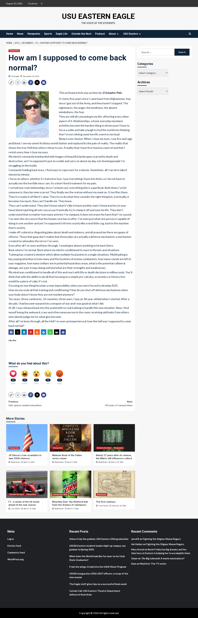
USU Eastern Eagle (98, 16)
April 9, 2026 (72, 462)
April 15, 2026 (29, 462)
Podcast (100, 33)
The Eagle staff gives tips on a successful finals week (98, 584)
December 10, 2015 (31, 76)
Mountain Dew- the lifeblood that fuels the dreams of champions (70, 503)
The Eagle (15, 76)
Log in (10, 539)
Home (9, 33)
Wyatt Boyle (15, 462)
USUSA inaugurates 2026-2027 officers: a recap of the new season (98, 575)
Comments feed (16, 552)
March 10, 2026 (30, 509)
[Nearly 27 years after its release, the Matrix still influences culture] (114, 438)
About (112, 33)
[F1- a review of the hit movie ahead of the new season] (26, 484)
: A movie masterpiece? (162, 558)
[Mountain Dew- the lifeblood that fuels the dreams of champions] (70, 484)
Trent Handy (103, 506)
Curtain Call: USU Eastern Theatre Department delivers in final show (94, 592)
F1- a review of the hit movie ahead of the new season (24, 503)
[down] (117, 34)
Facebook (32, 3)
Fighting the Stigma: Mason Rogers (162, 539)
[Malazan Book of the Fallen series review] (70, 438)
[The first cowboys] (114, 484)
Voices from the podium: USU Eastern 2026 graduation (98, 539)
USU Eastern (130, 33)
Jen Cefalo (15, 509)
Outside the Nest (81, 33)
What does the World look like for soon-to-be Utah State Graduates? (97, 558)
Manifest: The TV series (153, 563)
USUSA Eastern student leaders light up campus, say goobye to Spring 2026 (97, 547)
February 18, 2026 (119, 506)
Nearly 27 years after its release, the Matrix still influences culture (114, 457)
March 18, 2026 (117, 462)
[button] (11, 82)
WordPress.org (15, 559)
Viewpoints (33, 33)
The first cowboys (106, 501)
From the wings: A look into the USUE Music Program (97, 566)
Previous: (25, 403)
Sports (48, 33)
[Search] (190, 33)
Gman (134, 558)
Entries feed (14, 545)
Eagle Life (62, 33)
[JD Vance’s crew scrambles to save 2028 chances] (26, 438)
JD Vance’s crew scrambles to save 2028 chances (25, 457)
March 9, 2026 (73, 509)
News (20, 33)
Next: (119, 403)
